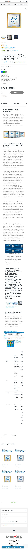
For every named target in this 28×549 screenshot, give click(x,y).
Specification (16, 103)
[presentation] (26, 502)
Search (21, 1)
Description (4, 103)
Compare (11, 66)
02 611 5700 (15, 543)
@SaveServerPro (10, 52)
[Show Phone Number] (23, 547)
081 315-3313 (15, 50)
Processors (8, 4)
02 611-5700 (9, 50)
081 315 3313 (14, 545)
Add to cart (18, 92)
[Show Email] (20, 547)
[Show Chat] (18, 547)
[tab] (4, 104)
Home (2, 4)
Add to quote (4, 96)
